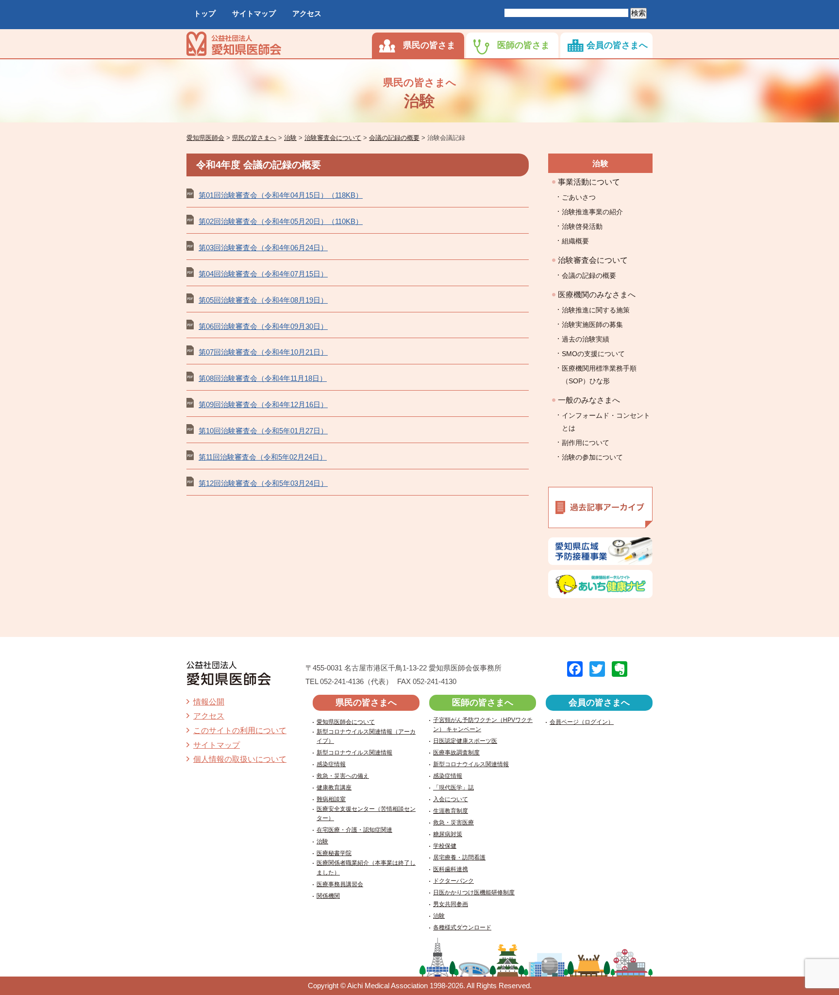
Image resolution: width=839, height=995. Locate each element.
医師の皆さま (523, 45)
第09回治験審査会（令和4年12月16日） (263, 404)
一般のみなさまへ (589, 400)
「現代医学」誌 (453, 787)
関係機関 (328, 895)
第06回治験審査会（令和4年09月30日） (263, 326)
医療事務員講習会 (340, 884)
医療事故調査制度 (456, 752)
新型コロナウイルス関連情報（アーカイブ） (366, 736)
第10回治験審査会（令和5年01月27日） (263, 431)
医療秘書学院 (334, 853)
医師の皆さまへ (482, 702)
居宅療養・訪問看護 (459, 857)
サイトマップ (254, 13)
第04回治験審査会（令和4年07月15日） (263, 274)
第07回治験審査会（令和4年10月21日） (263, 352)
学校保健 (444, 845)
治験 (600, 163)
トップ (205, 13)
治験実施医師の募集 (592, 324)
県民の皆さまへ (366, 702)
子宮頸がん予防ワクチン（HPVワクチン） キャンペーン (483, 725)
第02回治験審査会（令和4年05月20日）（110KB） (281, 221)
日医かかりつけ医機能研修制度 (474, 892)
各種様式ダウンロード (462, 927)
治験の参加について (592, 457)
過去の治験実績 (585, 339)
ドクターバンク (453, 880)
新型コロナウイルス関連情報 (354, 752)
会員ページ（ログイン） (582, 722)
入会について (450, 799)
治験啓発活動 (582, 226)
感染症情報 (331, 764)
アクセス (306, 13)
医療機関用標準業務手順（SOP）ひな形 (599, 374)
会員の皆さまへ (617, 45)
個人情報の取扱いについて (239, 759)
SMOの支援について (593, 354)
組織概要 (575, 241)
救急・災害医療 (453, 822)
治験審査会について (593, 260)
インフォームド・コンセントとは (606, 422)
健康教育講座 (334, 787)
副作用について (585, 442)
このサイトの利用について (239, 730)
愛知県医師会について (346, 722)
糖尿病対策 (447, 834)
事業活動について (589, 182)
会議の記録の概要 (589, 275)
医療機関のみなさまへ (597, 295)
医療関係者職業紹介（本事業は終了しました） (366, 867)
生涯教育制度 (450, 810)
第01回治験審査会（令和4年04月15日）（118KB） (281, 195)
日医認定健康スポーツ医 (465, 741)
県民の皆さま (429, 45)
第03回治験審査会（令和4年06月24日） (263, 247)
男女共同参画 (450, 904)
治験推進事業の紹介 (592, 212)
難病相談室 (331, 799)
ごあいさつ (579, 197)
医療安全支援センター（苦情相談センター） (366, 814)
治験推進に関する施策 (596, 310)
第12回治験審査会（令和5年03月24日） (263, 483)
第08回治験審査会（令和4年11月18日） (263, 378)
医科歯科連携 (450, 869)
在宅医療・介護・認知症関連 (354, 829)
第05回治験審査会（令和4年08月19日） (263, 300)
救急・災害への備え (343, 775)
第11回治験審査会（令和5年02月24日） (263, 457)
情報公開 (208, 702)
